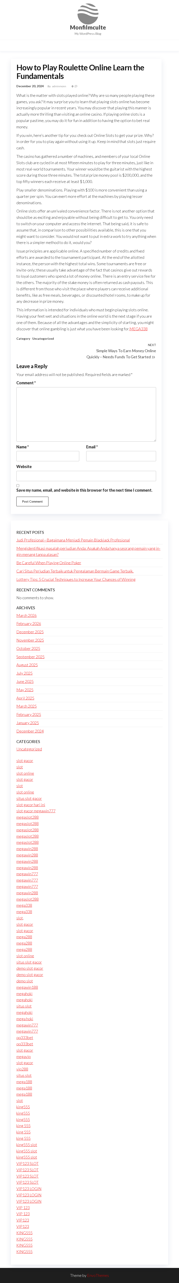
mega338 (24, 905)
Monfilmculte (88, 27)
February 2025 (28, 714)
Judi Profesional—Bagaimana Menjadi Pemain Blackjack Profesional (73, 540)
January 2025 (27, 722)
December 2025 (30, 631)
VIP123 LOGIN (28, 1188)
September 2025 (30, 656)
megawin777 (27, 873)
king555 (23, 1106)
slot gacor (24, 760)
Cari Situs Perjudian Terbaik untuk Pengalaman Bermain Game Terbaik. (75, 571)
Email (92, 446)
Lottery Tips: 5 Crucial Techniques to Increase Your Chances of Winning (76, 579)
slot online (25, 773)
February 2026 (28, 623)
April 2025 (25, 698)
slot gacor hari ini (30, 804)
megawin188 (27, 987)
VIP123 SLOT (27, 1163)
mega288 (24, 936)
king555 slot (26, 1144)
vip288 (22, 1069)
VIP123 (22, 1220)
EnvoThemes (98, 1275)
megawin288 (27, 848)
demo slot (24, 980)
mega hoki (24, 1018)
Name (22, 446)
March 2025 (26, 706)
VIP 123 (23, 1207)
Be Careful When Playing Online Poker (48, 562)
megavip (23, 1056)
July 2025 (24, 673)
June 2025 (25, 681)
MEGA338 (138, 328)
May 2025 (24, 689)
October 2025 (28, 648)
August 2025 (27, 664)
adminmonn (59, 86)
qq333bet (24, 1037)
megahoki (24, 993)
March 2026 (26, 615)
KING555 (24, 1232)
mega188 (24, 1081)
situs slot (24, 1006)
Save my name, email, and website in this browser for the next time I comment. (84, 490)
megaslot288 (27, 817)
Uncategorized (43, 338)
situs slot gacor (29, 798)
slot (19, 766)
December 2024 (30, 731)
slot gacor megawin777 (35, 810)
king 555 (23, 1125)
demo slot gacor (29, 968)
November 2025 (30, 640)
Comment (26, 382)
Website (24, 466)
